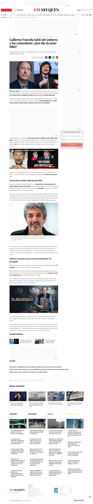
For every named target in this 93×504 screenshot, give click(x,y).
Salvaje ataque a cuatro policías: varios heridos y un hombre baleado (28, 372)
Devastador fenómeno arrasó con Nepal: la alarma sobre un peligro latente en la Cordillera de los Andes (56, 452)
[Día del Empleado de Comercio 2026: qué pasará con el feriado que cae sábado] (74, 396)
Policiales (61, 487)
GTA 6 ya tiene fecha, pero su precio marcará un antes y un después (75, 453)
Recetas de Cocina (33, 17)
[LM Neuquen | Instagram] (88, 15)
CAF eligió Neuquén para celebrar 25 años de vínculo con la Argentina (17, 432)
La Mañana (39, 36)
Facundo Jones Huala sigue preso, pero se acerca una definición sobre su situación (35, 441)
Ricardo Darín (52, 200)
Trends (61, 491)
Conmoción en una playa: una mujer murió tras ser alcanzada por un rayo (55, 432)
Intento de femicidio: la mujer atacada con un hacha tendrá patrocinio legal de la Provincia (36, 473)
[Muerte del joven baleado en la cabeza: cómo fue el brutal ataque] (37, 423)
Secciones (70, 491)
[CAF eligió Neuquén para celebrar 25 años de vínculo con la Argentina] (18, 423)
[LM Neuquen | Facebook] (83, 15)
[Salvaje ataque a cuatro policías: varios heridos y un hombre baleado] (56, 396)
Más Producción (62, 490)
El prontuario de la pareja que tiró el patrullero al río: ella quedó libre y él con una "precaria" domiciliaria (37, 462)
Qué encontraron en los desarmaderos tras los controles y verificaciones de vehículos (37, 451)
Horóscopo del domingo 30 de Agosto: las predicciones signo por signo (74, 444)
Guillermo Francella (24, 380)
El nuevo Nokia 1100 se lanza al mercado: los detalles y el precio (74, 462)
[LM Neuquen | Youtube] (90, 15)
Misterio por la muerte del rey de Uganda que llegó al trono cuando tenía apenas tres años (56, 441)
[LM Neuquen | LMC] (19, 10)
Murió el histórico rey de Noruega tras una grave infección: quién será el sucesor (55, 463)
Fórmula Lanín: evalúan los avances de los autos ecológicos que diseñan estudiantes (17, 451)
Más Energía (71, 490)
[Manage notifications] (90, 497)
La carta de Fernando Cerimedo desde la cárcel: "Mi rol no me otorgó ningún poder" (56, 473)
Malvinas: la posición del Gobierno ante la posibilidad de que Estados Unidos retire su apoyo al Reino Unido (39, 369)
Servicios (70, 493)
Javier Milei (45, 36)
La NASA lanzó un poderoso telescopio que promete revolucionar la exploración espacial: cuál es (75, 433)
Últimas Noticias (62, 486)
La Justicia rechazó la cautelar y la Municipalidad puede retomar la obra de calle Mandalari (17, 473)
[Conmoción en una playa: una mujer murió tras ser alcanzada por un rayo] (56, 423)
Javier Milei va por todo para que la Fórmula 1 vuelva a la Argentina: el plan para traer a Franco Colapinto (26, 341)
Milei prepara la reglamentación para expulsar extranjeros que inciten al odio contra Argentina (35, 367)
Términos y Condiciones (63, 494)
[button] (1, 15)
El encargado (34, 380)
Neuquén (70, 486)
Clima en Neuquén (18, 17)
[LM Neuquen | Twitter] (85, 15)
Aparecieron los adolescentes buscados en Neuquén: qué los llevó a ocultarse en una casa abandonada (18, 462)
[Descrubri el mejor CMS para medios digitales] (79, 501)
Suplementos (62, 493)
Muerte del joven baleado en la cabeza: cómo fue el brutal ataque (37, 432)
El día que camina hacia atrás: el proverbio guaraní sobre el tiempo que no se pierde (75, 471)
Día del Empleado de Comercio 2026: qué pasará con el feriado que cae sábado (74, 404)
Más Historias (25, 17)
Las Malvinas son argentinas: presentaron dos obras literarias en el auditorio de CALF (17, 441)
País (10, 36)
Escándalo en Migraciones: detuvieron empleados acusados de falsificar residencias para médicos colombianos (50, 342)
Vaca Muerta (10, 17)
